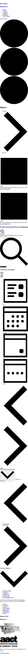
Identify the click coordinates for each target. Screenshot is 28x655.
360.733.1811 (22, 600)
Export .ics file (6, 596)
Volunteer (5, 13)
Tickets (4, 9)
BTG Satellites (6, 16)
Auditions (5, 12)
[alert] (14, 172)
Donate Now (4, 6)
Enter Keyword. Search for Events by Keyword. (11, 235)
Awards (5, 606)
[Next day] (15, 465)
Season (4, 10)
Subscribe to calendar (5, 568)
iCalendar (5, 592)
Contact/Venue (6, 608)
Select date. (18, 479)
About (4, 604)
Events (4, 111)
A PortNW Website (4, 653)
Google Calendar (7, 590)
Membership (6, 610)
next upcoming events (5, 189)
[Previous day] (15, 425)
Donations (5, 14)
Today (1, 468)
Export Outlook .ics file (8, 597)
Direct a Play (6, 609)
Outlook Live (6, 594)
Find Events (3, 266)
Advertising (6, 605)
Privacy (5, 613)
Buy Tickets (3, 3)
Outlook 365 (6, 593)
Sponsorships (6, 612)
